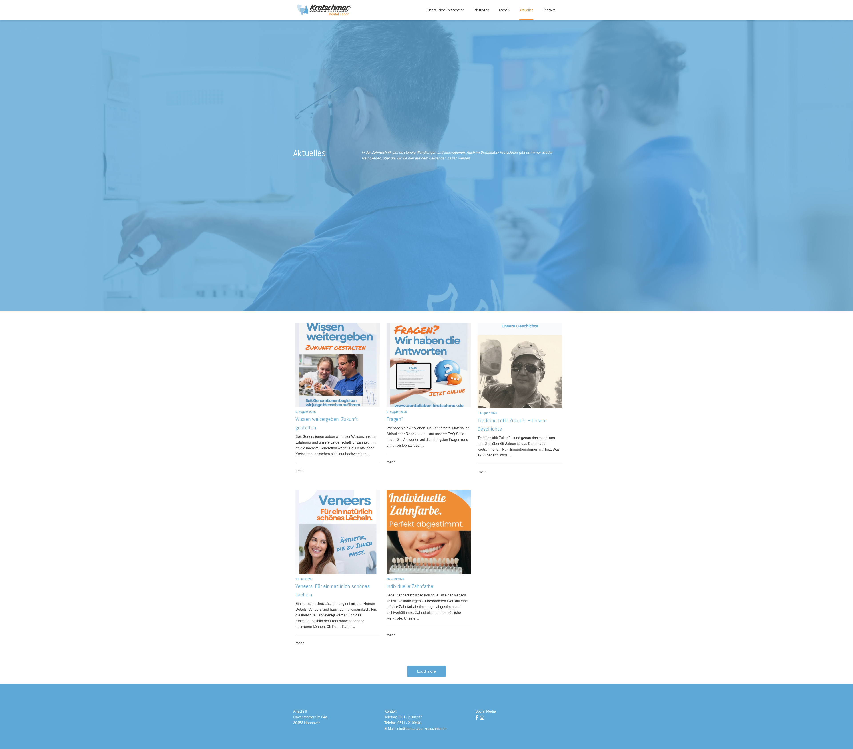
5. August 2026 (397, 412)
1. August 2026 (487, 413)
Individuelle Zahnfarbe (410, 586)
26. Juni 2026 (395, 579)
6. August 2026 (305, 412)
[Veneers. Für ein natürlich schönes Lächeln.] (337, 532)
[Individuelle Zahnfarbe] (429, 532)
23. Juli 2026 (303, 579)
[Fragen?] (429, 365)
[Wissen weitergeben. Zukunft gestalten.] (337, 365)
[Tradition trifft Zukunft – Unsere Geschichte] (520, 365)
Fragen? (395, 419)
